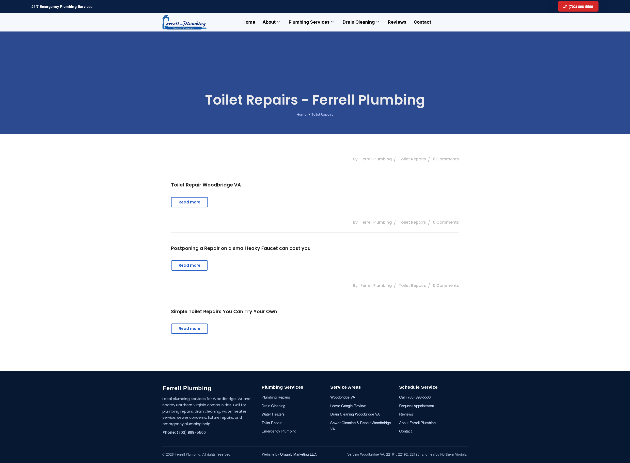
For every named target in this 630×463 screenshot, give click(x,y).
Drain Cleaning (359, 22)
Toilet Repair (272, 422)
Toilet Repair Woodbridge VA (206, 184)
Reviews (397, 22)
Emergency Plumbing (279, 430)
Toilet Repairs (322, 114)
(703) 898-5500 (581, 6)
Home (248, 22)
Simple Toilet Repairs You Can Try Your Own (224, 311)
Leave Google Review (348, 405)
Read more (189, 202)
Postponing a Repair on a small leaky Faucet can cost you (241, 248)
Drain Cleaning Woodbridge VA (355, 414)
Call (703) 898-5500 (415, 397)
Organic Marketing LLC (298, 454)
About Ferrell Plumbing (417, 422)
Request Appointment (416, 405)
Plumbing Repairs (276, 397)
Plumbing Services (309, 22)
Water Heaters (273, 414)
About (269, 22)
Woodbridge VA (342, 397)
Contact (422, 22)
